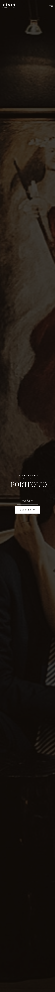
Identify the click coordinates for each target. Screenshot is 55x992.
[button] (51, 5)
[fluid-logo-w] (8, 5)
